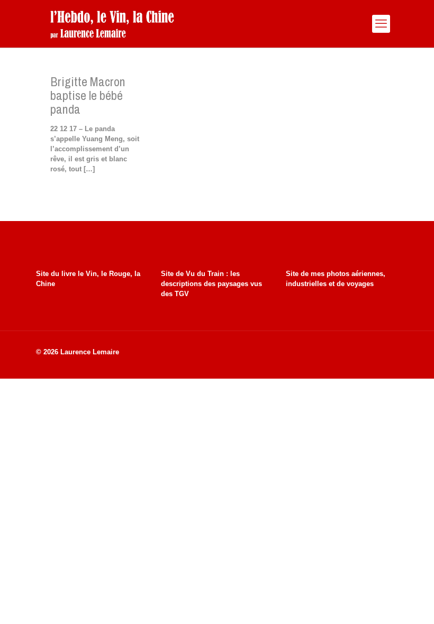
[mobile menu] (381, 24)
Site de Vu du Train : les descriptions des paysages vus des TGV (211, 284)
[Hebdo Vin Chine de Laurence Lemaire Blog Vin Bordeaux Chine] (112, 24)
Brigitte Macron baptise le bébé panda (87, 95)
